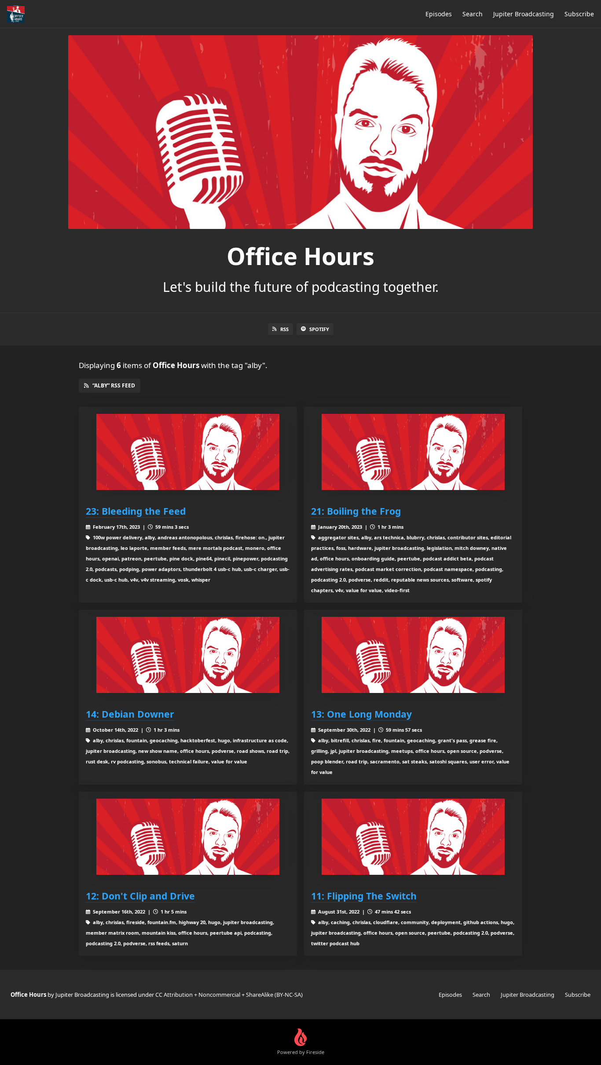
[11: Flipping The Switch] (413, 837)
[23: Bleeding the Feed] (188, 452)
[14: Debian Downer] (188, 655)
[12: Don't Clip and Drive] (188, 837)
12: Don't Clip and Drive (140, 895)
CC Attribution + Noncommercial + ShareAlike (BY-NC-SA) (229, 995)
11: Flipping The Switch (364, 895)
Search (472, 14)
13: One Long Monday (361, 714)
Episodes (438, 14)
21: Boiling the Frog (356, 511)
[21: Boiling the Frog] (413, 452)
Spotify (319, 329)
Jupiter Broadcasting (523, 14)
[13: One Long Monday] (413, 655)
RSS (284, 329)
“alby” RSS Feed (113, 385)
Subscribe (579, 14)
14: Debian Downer (130, 714)
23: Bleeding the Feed (136, 511)
